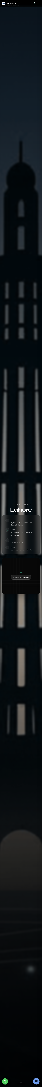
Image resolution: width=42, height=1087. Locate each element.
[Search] (29, 3)
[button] (5, 1081)
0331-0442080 (15, 532)
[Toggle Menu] (38, 3)
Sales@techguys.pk (17, 543)
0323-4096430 (27, 532)
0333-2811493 (15, 535)
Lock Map (34, 560)
